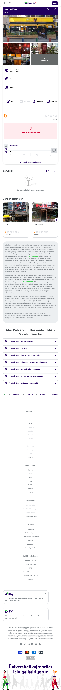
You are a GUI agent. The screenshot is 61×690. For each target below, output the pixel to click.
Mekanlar (30, 457)
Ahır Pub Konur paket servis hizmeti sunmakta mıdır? (28, 362)
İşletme (30, 488)
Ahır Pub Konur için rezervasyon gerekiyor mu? (26, 376)
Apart (30, 420)
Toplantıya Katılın (30, 548)
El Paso (7, 225)
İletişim (30, 540)
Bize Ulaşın (30, 544)
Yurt (30, 423)
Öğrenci (30, 470)
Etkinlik (30, 485)
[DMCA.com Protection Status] (30, 658)
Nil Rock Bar (38, 225)
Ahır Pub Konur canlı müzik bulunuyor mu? (24, 369)
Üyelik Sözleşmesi (30, 564)
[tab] (30, 162)
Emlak (30, 474)
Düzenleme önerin (52, 142)
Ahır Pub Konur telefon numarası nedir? (23, 383)
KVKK (30, 568)
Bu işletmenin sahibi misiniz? (11, 142)
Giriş (55, 3)
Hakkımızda (30, 529)
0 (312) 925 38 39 (33, 256)
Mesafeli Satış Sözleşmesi (30, 572)
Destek (30, 579)
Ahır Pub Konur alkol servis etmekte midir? (24, 355)
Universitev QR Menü (30, 516)
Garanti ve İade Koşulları (30, 575)
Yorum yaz (52, 171)
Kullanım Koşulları (30, 560)
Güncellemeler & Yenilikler (31, 536)
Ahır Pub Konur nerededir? (18, 348)
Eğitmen (30, 492)
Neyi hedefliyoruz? (30, 533)
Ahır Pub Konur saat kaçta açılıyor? (21, 341)
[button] (56, 220)
